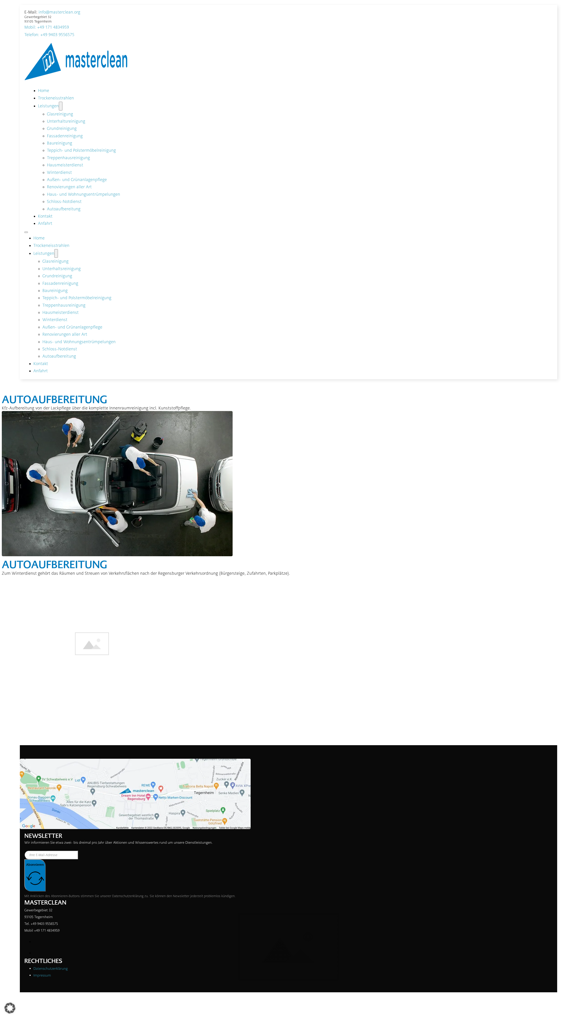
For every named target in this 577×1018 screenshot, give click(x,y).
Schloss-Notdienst (64, 201)
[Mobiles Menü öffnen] (26, 232)
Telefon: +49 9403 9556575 (49, 34)
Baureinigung (59, 143)
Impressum (42, 975)
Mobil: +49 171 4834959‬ (46, 27)
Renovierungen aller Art (69, 186)
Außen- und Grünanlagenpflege (77, 179)
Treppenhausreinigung (68, 157)
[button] (10, 1008)
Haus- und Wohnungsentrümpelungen (83, 194)
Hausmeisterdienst (65, 165)
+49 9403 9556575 (44, 923)
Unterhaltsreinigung (66, 121)
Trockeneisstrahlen (56, 98)
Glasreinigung (60, 114)
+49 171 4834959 (47, 930)
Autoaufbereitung (63, 209)
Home (43, 90)
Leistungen (48, 105)
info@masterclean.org (59, 12)
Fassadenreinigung (65, 135)
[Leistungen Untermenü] (60, 106)
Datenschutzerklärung (128, 896)
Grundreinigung (62, 128)
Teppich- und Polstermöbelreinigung (81, 150)
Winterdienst (59, 172)
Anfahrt (45, 223)
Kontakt (45, 216)
